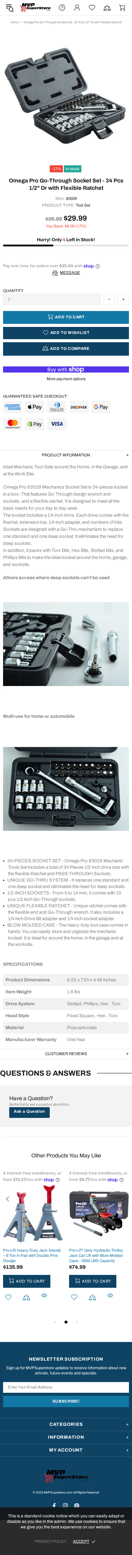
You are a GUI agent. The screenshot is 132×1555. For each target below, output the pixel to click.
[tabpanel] (33, 1244)
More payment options (66, 379)
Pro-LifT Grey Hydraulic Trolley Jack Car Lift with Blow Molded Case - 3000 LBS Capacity (96, 1255)
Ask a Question (29, 1111)
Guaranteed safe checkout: (35, 396)
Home (14, 22)
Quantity (13, 291)
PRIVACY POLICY (51, 1541)
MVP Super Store (35, 7)
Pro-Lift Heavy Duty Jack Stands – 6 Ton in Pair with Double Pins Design (32, 1255)
